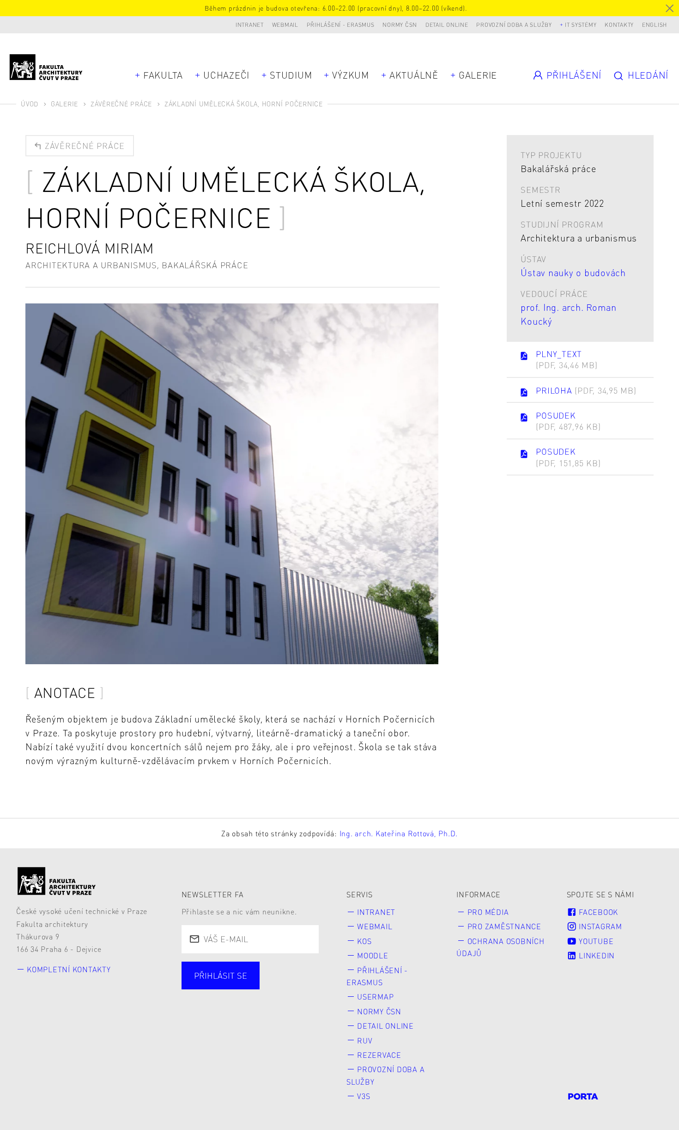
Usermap (375, 996)
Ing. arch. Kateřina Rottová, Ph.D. (399, 833)
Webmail (285, 24)
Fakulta (163, 75)
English (654, 24)
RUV (364, 1040)
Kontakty (619, 24)
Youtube (594, 941)
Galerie (478, 75)
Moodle (372, 955)
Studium (291, 75)
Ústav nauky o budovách (573, 272)
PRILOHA (586, 390)
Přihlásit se (220, 975)
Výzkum (350, 75)
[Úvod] (56, 880)
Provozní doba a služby (514, 24)
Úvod (29, 103)
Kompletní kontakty (69, 969)
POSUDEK (568, 421)
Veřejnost (268, 1016)
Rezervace (379, 1055)
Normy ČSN (399, 24)
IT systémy (581, 24)
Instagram (599, 926)
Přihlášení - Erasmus (341, 24)
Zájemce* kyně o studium (246, 1032)
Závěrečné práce (121, 103)
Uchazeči (226, 75)
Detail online (446, 24)
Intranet (250, 24)
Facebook (597, 912)
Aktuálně (413, 75)
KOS (364, 941)
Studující (213, 999)
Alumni (210, 1016)
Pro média (488, 912)
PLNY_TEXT (566, 359)
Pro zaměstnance (504, 926)
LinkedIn (595, 955)
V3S (363, 1096)
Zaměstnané (281, 999)
